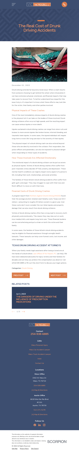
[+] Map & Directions (39, 390)
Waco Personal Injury (39, 345)
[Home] (39, 4)
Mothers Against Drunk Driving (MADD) (45, 196)
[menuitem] (14, 448)
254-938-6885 (40, 334)
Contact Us (39, 363)
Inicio (39, 358)
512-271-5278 (39, 410)
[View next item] (23, 311)
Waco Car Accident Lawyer (39, 349)
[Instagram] (44, 425)
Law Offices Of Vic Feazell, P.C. (44, 253)
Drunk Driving (27, 268)
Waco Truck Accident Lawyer (39, 354)
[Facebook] (35, 425)
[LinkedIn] (39, 425)
